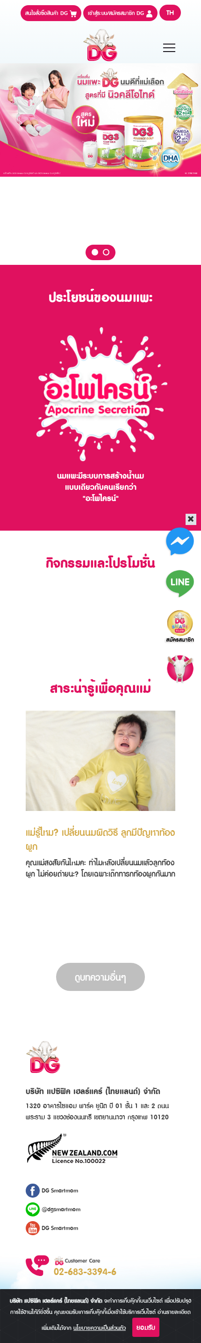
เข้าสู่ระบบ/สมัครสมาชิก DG (117, 13)
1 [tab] (95, 252)
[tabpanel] (100, 120)
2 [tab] (106, 252)
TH (170, 12)
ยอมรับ (145, 1327)
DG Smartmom (59, 1190)
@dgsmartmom (60, 1209)
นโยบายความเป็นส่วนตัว (99, 1328)
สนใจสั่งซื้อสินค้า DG (47, 13)
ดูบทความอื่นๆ (100, 976)
